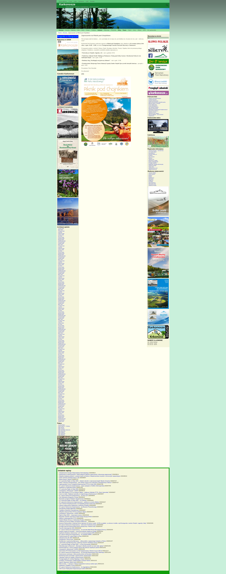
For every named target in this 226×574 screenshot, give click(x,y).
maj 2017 (60, 365)
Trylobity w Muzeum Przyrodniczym (69, 510)
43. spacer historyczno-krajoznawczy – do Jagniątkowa (74, 567)
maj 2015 (60, 395)
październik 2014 (62, 403)
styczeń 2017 (61, 370)
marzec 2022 (61, 294)
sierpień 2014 (61, 406)
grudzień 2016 (61, 371)
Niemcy (73, 30)
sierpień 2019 (61, 331)
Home (60, 32)
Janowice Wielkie (152, 172)
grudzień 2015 (61, 386)
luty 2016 (60, 383)
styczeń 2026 (61, 237)
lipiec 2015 (60, 392)
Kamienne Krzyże (152, 112)
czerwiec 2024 (61, 260)
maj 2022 (60, 292)
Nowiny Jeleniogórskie (153, 161)
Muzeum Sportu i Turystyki (154, 103)
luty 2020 (60, 324)
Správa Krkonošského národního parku (157, 102)
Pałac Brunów (61, 427)
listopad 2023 (61, 269)
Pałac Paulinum (61, 432)
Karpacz (150, 175)
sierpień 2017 (61, 361)
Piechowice (151, 179)
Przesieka (151, 181)
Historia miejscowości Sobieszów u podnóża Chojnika (74, 505)
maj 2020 (60, 321)
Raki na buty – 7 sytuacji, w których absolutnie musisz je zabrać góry (78, 563)
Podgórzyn (151, 180)
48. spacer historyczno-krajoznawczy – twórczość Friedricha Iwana (77, 524)
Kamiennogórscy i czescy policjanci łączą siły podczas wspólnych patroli (79, 547)
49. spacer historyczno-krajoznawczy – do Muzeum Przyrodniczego (78, 507)
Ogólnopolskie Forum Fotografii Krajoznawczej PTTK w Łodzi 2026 (77, 484)
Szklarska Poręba (152, 165)
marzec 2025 (61, 249)
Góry (119, 30)
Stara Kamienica (152, 182)
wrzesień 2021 (61, 301)
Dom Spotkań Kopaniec (154, 107)
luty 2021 (60, 310)
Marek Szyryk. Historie (65, 479)
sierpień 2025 (61, 243)
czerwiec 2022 (61, 290)
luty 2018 (60, 354)
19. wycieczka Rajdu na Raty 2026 (68, 489)
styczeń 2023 (61, 282)
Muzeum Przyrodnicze (153, 110)
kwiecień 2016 (61, 381)
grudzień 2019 (61, 326)
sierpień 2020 (61, 318)
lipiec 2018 (60, 348)
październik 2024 (62, 256)
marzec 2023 (61, 279)
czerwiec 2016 (61, 379)
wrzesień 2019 (61, 330)
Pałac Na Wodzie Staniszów (64, 429)
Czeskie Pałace (61, 424)
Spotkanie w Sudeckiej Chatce (67, 487)
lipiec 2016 (60, 377)
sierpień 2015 (61, 391)
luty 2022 (60, 295)
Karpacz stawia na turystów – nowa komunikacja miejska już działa (77, 531)
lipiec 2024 (60, 259)
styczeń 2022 (61, 297)
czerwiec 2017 (61, 364)
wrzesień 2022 (61, 287)
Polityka (94, 30)
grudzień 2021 (61, 298)
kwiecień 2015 (61, 396)
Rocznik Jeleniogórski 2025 (66, 528)
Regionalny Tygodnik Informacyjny (156, 164)
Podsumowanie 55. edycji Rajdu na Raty (70, 536)
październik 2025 (62, 241)
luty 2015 (60, 398)
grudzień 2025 (61, 238)
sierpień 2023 (61, 273)
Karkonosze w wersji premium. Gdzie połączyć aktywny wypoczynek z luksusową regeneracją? (85, 474)
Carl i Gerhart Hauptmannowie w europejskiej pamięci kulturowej (77, 503)
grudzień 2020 (61, 313)
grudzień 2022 (61, 283)
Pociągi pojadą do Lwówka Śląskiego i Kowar (71, 559)
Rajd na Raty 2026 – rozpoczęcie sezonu (70, 515)
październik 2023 (62, 270)
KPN (144, 30)
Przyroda (113, 30)
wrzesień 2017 (61, 360)
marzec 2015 (61, 397)
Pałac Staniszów (61, 433)
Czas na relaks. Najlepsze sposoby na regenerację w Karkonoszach (78, 494)
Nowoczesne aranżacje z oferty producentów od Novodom (75, 554)
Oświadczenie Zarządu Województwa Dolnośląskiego (74, 473)
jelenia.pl (150, 158)
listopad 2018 (61, 342)
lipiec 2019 (60, 333)
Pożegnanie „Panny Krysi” (66, 539)
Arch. (83, 30)
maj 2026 (60, 232)
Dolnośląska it (152, 153)
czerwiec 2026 (61, 231)
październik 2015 (62, 389)
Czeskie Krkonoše (153, 99)
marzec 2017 (61, 367)
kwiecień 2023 (61, 278)
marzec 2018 (61, 352)
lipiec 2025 (60, 244)
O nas (70, 1)
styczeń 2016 (61, 385)
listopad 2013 (61, 417)
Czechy (67, 30)
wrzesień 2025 (61, 242)
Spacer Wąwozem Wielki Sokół (67, 562)
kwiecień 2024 (61, 263)
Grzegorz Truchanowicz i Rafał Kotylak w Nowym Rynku (74, 560)
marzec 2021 (61, 309)
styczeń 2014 (61, 415)
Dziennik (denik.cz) (153, 154)
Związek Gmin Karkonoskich (155, 98)
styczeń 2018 (61, 355)
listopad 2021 (61, 299)
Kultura (100, 30)
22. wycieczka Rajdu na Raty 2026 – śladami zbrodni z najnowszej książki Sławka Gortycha (84, 481)
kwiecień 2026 (61, 233)
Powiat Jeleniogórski (153, 105)
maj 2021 (60, 307)
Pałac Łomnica (61, 428)
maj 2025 (60, 247)
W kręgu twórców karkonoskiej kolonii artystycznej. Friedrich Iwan (77, 526)
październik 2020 (62, 315)
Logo (75, 1)
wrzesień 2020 (61, 316)
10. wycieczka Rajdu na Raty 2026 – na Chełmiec (73, 500)
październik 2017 (62, 359)
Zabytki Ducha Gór (153, 169)
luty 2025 (60, 251)
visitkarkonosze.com (153, 168)
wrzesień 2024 (61, 257)
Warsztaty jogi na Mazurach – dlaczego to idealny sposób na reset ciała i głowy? (81, 546)
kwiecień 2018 (61, 351)
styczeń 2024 (61, 267)
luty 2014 (60, 413)
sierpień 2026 (61, 228)
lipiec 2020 (60, 319)
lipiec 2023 (60, 274)
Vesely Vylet (151, 166)
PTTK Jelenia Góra (153, 104)
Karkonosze (67, 4)
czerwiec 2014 (61, 408)
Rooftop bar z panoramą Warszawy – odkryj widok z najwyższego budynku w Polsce (82, 541)
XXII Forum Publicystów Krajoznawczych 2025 (72, 568)
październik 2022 (62, 285)
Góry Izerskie (151, 156)
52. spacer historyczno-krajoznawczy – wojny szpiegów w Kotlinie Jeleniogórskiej (81, 485)
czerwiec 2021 (61, 305)
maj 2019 (60, 335)
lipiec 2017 (60, 362)
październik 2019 (62, 329)
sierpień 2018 (61, 346)
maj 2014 (60, 410)
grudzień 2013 (61, 416)
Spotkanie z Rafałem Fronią (67, 565)
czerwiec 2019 (61, 334)
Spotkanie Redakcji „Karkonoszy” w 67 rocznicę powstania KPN (76, 533)
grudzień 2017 (61, 356)
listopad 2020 (61, 314)
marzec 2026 (61, 234)
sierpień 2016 (61, 376)
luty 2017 (60, 369)
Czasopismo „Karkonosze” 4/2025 (68, 549)
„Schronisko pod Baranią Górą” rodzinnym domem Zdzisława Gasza (78, 542)
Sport (129, 30)
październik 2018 (62, 344)
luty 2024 (60, 265)
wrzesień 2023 (61, 272)
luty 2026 (60, 236)
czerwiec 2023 (61, 275)
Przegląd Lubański (153, 163)
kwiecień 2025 (61, 248)
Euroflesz (151, 155)
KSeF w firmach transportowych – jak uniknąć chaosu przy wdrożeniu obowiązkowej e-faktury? (85, 482)
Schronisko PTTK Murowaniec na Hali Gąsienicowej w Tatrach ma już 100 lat (80, 550)
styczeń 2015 (61, 400)
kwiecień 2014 (61, 411)
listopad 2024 (61, 254)
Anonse (61, 30)
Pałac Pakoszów (61, 431)
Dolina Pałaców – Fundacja (64, 426)
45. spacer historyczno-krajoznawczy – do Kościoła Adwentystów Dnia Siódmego (81, 552)
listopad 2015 (61, 387)
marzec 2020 (61, 323)
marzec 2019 (61, 338)
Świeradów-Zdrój (152, 184)
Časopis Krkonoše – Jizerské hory (156, 150)
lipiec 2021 (60, 304)
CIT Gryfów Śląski (152, 151)
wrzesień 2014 (61, 405)
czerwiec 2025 (61, 246)
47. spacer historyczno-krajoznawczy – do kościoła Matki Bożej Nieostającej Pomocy (82, 529)
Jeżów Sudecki (152, 174)
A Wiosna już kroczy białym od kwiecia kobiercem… (73, 521)
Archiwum (81, 1)
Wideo (139, 30)
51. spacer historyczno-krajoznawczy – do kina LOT (73, 495)
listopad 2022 (61, 284)
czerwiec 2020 (61, 320)
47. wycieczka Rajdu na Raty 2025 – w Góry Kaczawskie (75, 544)
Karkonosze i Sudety (153, 160)
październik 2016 (62, 374)
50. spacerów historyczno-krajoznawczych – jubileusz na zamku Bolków (79, 502)
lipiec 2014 (60, 407)
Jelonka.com (151, 159)
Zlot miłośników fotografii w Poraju (68, 497)
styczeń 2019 (61, 340)
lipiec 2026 (60, 229)
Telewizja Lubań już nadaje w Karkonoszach (71, 557)
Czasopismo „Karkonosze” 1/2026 (68, 513)
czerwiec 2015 (61, 393)
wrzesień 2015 (61, 390)
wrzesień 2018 (61, 345)
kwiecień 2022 (61, 293)
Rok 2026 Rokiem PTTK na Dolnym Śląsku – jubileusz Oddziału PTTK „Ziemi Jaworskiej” (84, 492)
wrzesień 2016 (61, 375)
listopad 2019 (61, 328)
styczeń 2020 (61, 325)
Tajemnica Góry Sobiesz (154, 113)
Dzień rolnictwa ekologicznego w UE (69, 477)
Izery (134, 30)
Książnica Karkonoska (153, 100)
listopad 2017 (61, 357)
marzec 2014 (61, 412)
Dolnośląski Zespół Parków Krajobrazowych (158, 109)
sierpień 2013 (61, 421)
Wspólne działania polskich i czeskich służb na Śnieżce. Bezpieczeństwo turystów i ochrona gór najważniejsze (89, 476)
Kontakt (92, 1)
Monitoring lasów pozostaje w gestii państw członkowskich (75, 555)
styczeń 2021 (61, 311)
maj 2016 (60, 380)
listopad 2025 (61, 239)
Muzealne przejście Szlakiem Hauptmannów (71, 498)
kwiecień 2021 (61, 308)
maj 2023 (60, 277)
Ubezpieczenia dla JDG (65, 537)
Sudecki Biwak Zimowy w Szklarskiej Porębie (71, 520)
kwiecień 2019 (61, 336)
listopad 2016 (61, 372)
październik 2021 (62, 300)
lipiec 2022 (60, 289)
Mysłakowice (151, 177)
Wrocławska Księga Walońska (67, 508)
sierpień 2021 (61, 303)
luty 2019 (60, 339)
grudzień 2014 (61, 401)
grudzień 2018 (61, 341)
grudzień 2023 (61, 268)
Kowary (150, 176)
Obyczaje (106, 30)
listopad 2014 (61, 402)
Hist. (78, 30)
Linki (87, 1)
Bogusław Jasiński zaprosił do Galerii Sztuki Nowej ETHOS (75, 516)
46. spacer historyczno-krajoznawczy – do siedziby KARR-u (75, 534)
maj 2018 (60, 350)
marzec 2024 (61, 264)
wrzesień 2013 (61, 420)
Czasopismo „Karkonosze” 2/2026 (68, 490)
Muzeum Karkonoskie (153, 108)
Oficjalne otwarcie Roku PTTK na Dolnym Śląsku (72, 511)
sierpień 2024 (61, 258)
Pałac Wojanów (61, 434)
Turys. (124, 30)
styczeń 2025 (61, 252)
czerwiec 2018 (61, 349)
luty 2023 (60, 280)
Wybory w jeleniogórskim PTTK (68, 518)
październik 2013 (62, 418)
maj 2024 (60, 262)
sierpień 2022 (61, 288)
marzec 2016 (61, 382)
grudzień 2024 (61, 253)
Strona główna (63, 1)
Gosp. (88, 30)
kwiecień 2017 (61, 366)
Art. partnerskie (151, 30)
